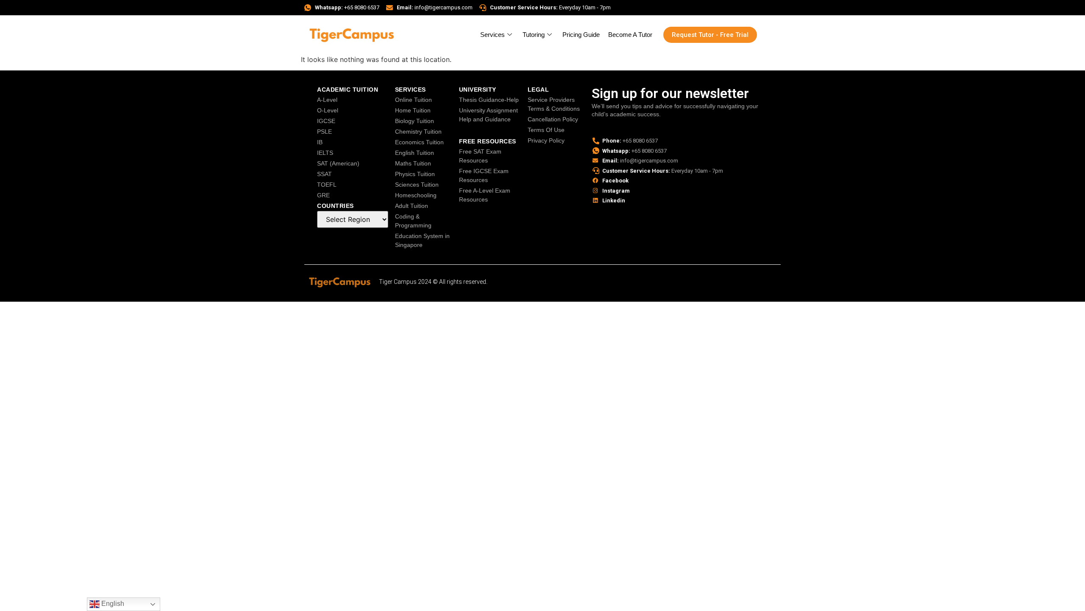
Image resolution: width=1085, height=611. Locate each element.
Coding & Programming (413, 221)
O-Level (327, 110)
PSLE (324, 131)
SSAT (324, 174)
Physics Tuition (415, 174)
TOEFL (327, 184)
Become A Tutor (630, 34)
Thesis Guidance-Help (489, 99)
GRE (323, 195)
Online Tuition (413, 99)
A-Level (327, 99)
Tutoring (534, 34)
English (112, 603)
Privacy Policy (546, 140)
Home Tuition (413, 110)
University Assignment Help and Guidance (488, 115)
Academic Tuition (347, 89)
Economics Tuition (419, 142)
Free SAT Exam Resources (480, 156)
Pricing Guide (581, 34)
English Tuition (414, 152)
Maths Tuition (413, 163)
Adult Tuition (411, 205)
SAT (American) (338, 163)
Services (492, 34)
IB (320, 142)
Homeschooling (416, 195)
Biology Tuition (414, 121)
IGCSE (326, 121)
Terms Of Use (546, 129)
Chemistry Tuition (418, 131)
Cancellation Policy (553, 119)
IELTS (325, 152)
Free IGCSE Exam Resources (484, 175)
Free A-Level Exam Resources (484, 195)
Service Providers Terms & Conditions (554, 104)
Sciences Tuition (417, 184)
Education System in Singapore (422, 240)
